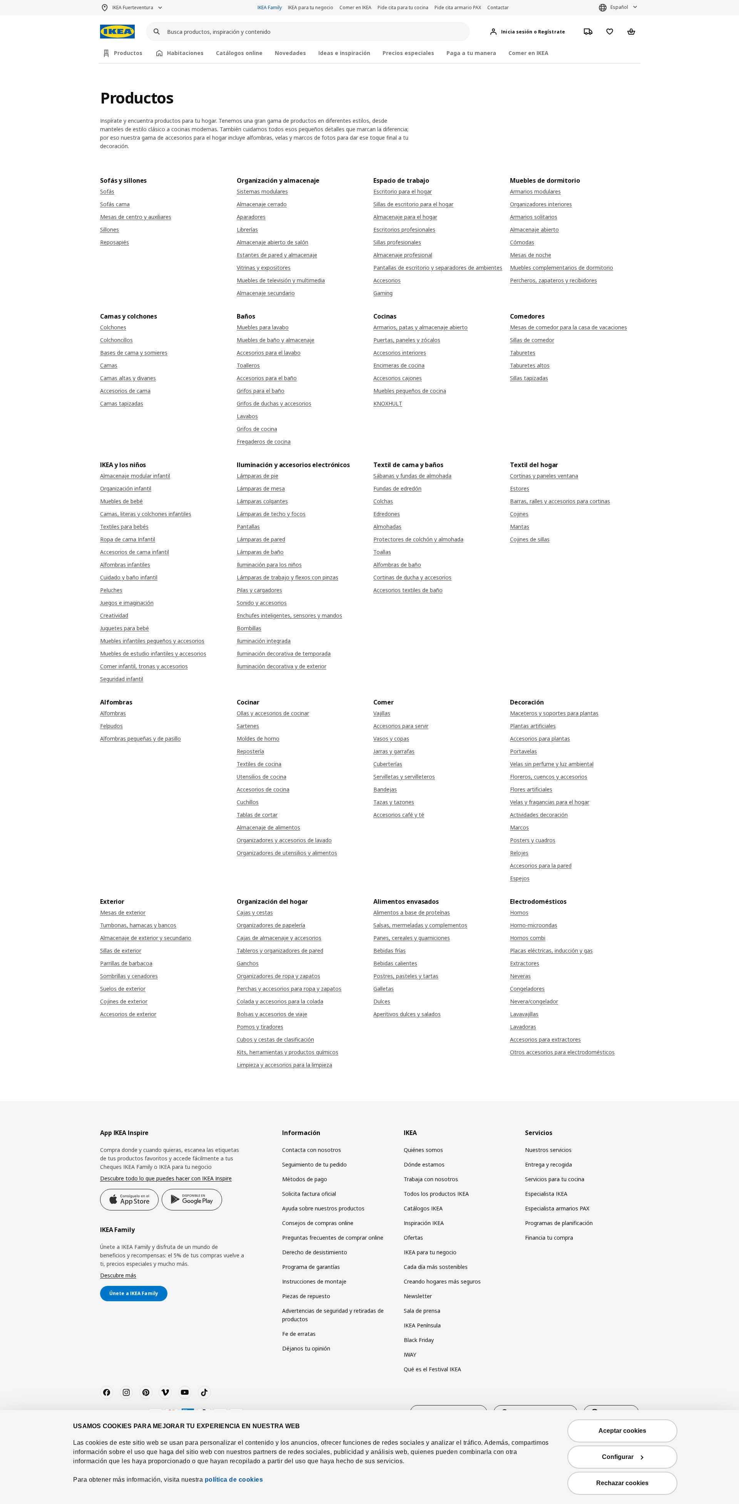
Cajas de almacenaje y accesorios (279, 937)
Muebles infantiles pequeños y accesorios (152, 640)
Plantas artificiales (533, 725)
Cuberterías (387, 764)
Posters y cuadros (532, 840)
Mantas (519, 526)
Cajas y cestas (255, 912)
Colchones (113, 327)
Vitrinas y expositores (264, 267)
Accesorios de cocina (263, 789)
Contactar (498, 7)
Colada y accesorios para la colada (280, 1001)
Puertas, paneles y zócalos (406, 340)
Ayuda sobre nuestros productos (323, 1208)
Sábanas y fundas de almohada (412, 475)
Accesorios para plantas (540, 738)
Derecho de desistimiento (314, 1252)
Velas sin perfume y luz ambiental (552, 764)
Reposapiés (114, 242)
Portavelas (523, 751)
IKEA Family (269, 7)
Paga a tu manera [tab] (471, 53)
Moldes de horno (258, 738)
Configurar (618, 1457)
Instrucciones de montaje (314, 1281)
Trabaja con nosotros (431, 1179)
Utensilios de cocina (261, 776)
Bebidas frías (389, 950)
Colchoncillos (116, 340)
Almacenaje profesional (402, 255)
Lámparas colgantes (262, 501)
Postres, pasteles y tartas (405, 976)
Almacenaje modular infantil (135, 475)
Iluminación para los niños (269, 564)
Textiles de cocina (259, 764)
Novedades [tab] (290, 53)
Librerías (247, 229)
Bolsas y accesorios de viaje (272, 1014)
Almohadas (387, 526)
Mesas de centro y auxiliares (135, 216)
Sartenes (248, 725)
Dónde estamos (424, 1164)
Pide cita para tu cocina (403, 7)
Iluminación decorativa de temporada (284, 653)
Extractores (524, 963)
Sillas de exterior (120, 950)
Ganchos (248, 963)
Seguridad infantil (121, 679)
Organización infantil (125, 488)
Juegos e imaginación (127, 602)
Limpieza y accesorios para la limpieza (284, 1064)
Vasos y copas (391, 738)
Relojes (519, 852)
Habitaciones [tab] (185, 53)
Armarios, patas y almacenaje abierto (420, 327)
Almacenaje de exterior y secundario (145, 937)
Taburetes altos (530, 365)
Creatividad (114, 615)
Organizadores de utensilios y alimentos (287, 852)
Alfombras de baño (397, 564)
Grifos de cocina (257, 428)
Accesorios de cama (125, 390)
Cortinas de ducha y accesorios (412, 577)
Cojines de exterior (123, 1001)
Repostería (250, 751)
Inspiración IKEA (424, 1223)
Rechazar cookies (622, 1483)
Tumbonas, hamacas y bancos (138, 925)
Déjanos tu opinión (306, 1348)
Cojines (519, 513)
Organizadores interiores (541, 204)
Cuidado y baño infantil (128, 577)
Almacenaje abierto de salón (272, 242)
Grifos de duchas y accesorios (274, 403)
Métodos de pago (304, 1179)
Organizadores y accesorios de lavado (284, 840)
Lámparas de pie (257, 475)
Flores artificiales (531, 789)
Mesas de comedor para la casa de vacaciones (568, 327)
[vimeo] (165, 1392)
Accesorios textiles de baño (408, 590)
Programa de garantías (311, 1266)
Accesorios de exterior (128, 1014)
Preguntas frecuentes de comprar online (332, 1237)
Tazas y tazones (393, 802)
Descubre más (118, 1275)
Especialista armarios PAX (557, 1208)
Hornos (519, 912)
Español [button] (619, 7)
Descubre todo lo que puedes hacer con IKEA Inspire (166, 1178)
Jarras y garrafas (394, 751)
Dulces (381, 1001)
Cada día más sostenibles (436, 1266)
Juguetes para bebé (124, 628)
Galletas (383, 988)
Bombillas (249, 628)
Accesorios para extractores (545, 1039)
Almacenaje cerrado (262, 204)
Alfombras (113, 713)
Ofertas (413, 1237)
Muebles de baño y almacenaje (275, 340)
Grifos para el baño (260, 390)
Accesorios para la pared (541, 865)
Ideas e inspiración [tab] (344, 53)
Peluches (111, 590)
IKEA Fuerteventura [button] (132, 7)
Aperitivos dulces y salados (407, 1014)
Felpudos (111, 725)
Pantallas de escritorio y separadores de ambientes (437, 267)
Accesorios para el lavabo (269, 352)
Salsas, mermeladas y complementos (420, 925)
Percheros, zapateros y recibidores (553, 280)
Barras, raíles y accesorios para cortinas (560, 501)
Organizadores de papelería (271, 925)
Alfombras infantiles (125, 564)
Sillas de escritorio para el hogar (413, 204)
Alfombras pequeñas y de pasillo (140, 738)
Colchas (383, 501)
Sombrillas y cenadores (129, 976)
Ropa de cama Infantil (127, 539)
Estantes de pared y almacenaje (277, 255)
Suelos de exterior (122, 988)
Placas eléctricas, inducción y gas (551, 950)
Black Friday (419, 1340)
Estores (519, 488)
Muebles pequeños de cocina (409, 390)
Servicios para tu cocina (554, 1179)
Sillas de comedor (532, 340)
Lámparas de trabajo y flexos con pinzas (287, 577)
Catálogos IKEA (423, 1208)
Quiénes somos (423, 1149)
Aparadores (251, 216)
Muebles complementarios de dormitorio (561, 267)
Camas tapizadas (121, 403)
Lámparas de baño (260, 552)
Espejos (520, 878)
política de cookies (234, 1479)
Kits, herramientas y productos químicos (287, 1052)
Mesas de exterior (122, 912)
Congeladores (527, 988)
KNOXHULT (387, 403)
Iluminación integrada (264, 640)
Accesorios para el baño (267, 378)
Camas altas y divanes (128, 378)
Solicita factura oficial (309, 1193)
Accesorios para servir (400, 725)
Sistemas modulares (262, 191)
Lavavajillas (524, 1014)
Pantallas (248, 526)
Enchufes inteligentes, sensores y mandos (289, 615)
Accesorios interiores (399, 352)
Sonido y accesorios (262, 602)
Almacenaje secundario (266, 293)
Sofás (107, 191)
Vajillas (381, 713)
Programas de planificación (559, 1223)
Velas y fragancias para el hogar (549, 802)
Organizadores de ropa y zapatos (278, 976)
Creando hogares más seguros (442, 1281)
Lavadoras (523, 1026)
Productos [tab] (128, 53)
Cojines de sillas (530, 539)
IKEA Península (422, 1325)
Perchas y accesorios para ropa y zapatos (289, 988)
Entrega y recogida (548, 1164)
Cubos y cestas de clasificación (275, 1039)
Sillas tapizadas (529, 378)
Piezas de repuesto (306, 1296)
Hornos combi (527, 937)
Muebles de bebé (121, 501)
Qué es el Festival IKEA (432, 1369)
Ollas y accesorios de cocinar (273, 713)
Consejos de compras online (317, 1223)
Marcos (519, 827)
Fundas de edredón (397, 488)
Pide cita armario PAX (458, 7)
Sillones (109, 229)
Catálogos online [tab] (239, 53)
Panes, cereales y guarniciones (411, 937)
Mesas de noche (530, 255)
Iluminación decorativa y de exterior (281, 666)
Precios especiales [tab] (408, 53)
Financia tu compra (549, 1237)
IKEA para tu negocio (310, 7)
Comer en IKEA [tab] (528, 53)
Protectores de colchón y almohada (418, 539)
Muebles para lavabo (263, 327)
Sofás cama (115, 204)
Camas (108, 365)
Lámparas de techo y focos (271, 513)
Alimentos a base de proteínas (411, 912)
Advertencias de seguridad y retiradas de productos (333, 1315)
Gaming (383, 293)
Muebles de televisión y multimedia (281, 280)
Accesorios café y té (398, 814)
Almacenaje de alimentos (268, 827)
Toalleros (248, 365)
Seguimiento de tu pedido (314, 1164)
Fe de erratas (299, 1333)
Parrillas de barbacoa (126, 963)
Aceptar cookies (622, 1430)
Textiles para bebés (124, 526)
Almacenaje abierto (534, 229)
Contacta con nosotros (311, 1149)
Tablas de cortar (257, 814)
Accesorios (387, 280)
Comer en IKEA (355, 7)
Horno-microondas (533, 925)
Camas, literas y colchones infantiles (145, 513)
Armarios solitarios (533, 216)
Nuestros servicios (548, 1149)
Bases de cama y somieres (133, 352)
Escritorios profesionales (404, 229)
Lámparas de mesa (261, 488)
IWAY (410, 1354)
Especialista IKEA (546, 1193)
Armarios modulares (535, 191)
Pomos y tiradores (260, 1026)
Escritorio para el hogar (402, 191)
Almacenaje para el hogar (405, 216)
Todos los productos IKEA (436, 1193)
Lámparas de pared (261, 539)
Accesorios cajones (397, 378)
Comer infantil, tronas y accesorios (144, 666)
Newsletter (418, 1296)
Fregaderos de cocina (264, 441)
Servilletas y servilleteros (404, 776)
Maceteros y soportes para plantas (554, 713)
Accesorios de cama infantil (134, 552)
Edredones (386, 513)
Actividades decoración (539, 814)
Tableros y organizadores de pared (280, 950)
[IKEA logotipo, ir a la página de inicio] (117, 32)
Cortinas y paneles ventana (544, 475)
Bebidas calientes (395, 963)
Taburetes (522, 352)
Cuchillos (248, 802)
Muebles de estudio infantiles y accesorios (153, 653)
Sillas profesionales (397, 242)
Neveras (520, 976)
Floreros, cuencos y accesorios (548, 776)
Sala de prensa (422, 1310)
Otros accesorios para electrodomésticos (562, 1052)
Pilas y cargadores (259, 590)
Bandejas (385, 789)
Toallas (382, 552)
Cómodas (522, 242)
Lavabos (247, 416)
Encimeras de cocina (399, 365)
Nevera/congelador (534, 1001)
